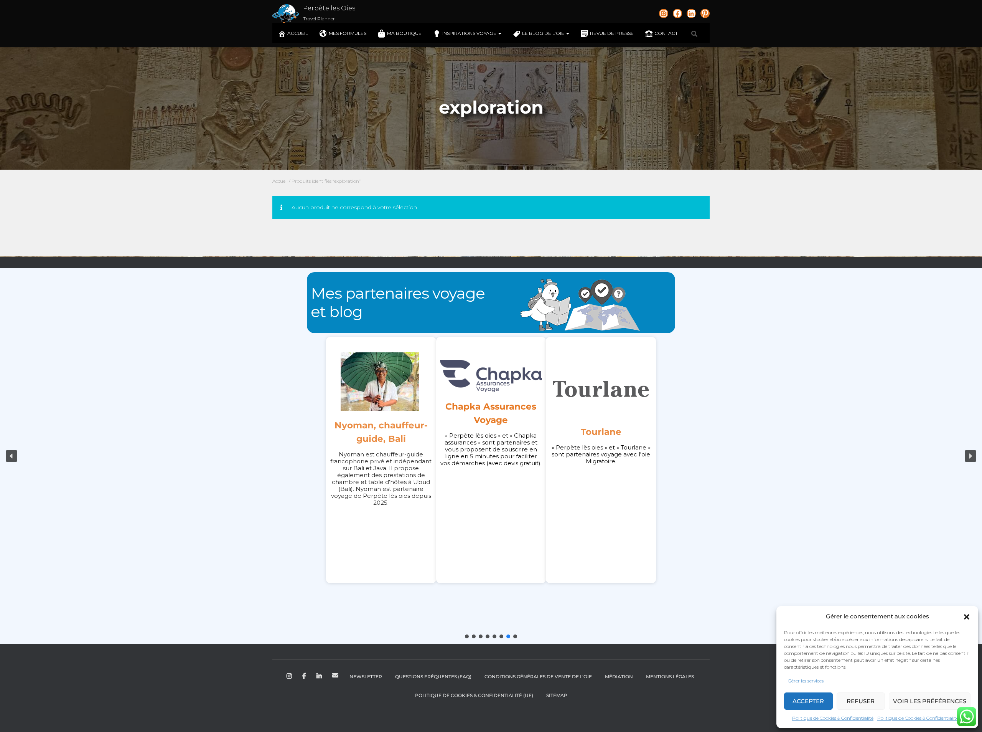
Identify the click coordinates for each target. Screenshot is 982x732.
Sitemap (556, 695)
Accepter (808, 701)
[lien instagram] (663, 13)
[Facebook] (677, 13)
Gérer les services (806, 681)
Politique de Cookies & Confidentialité (832, 718)
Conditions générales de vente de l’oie (538, 676)
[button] (966, 617)
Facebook (304, 676)
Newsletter (365, 676)
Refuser (861, 701)
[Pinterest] (705, 13)
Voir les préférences (929, 701)
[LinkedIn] (691, 13)
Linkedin (320, 676)
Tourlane (601, 431)
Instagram (290, 676)
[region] (491, 456)
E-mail (335, 675)
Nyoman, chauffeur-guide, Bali (381, 432)
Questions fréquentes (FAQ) (433, 676)
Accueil (297, 33)
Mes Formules (347, 33)
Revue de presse (612, 33)
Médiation (619, 676)
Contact (666, 33)
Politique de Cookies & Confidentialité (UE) (474, 695)
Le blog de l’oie (543, 33)
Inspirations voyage (470, 33)
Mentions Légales (670, 676)
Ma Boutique (404, 33)
